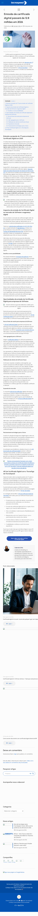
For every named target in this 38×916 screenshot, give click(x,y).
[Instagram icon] (21, 905)
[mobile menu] (2, 2)
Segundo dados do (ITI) (18, 170)
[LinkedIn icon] (19, 905)
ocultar (13, 101)
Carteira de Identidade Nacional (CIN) (13, 231)
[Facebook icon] (15, 905)
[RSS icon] (23, 905)
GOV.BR (10, 243)
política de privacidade (23, 902)
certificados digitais (13, 339)
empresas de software (22, 256)
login (15, 754)
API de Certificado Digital (10, 324)
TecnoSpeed (18, 889)
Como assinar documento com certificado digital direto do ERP (20, 738)
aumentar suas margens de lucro (25, 330)
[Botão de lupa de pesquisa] (33, 773)
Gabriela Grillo (16, 26)
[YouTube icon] (17, 905)
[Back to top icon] (19, 897)
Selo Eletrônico (21, 228)
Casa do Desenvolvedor (24, 887)
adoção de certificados (16, 391)
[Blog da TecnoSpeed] (19, 2)
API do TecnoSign (23, 67)
